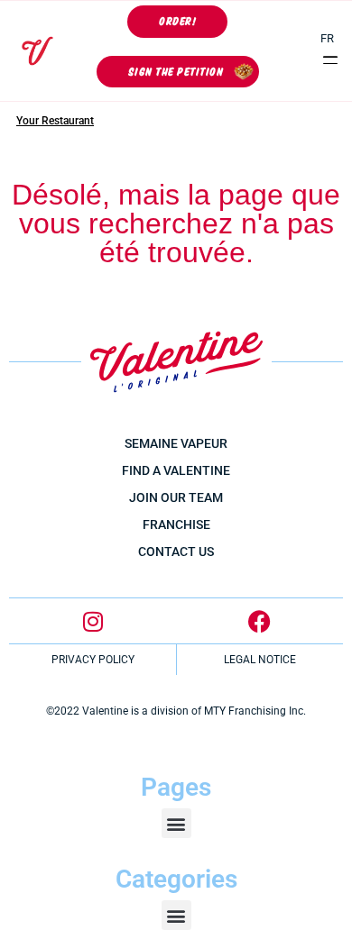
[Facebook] (260, 620)
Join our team (176, 497)
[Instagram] (93, 620)
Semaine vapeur (176, 443)
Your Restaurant (55, 120)
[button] (331, 60)
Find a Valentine (176, 470)
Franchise (176, 524)
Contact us (176, 551)
